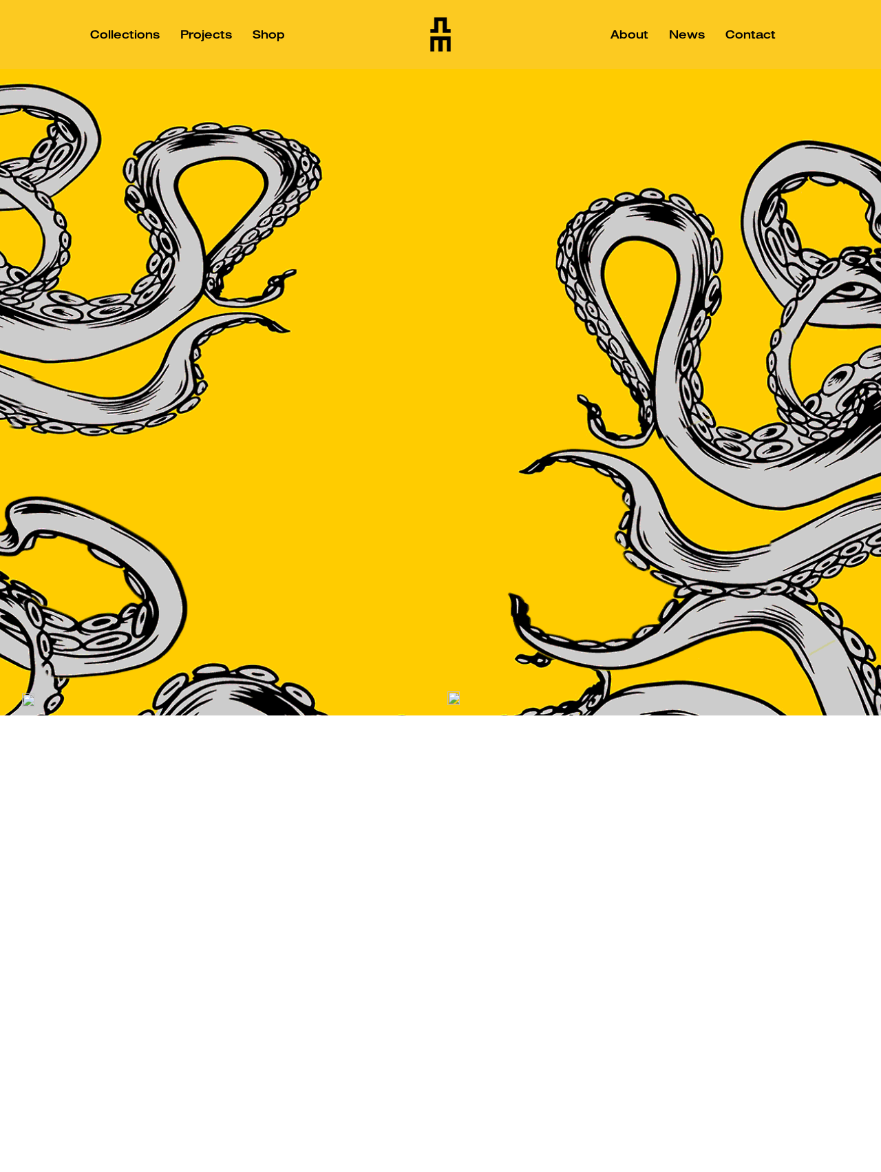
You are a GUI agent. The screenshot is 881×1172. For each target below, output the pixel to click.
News (687, 34)
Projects (206, 34)
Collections (125, 34)
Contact (750, 34)
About (629, 34)
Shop (269, 34)
